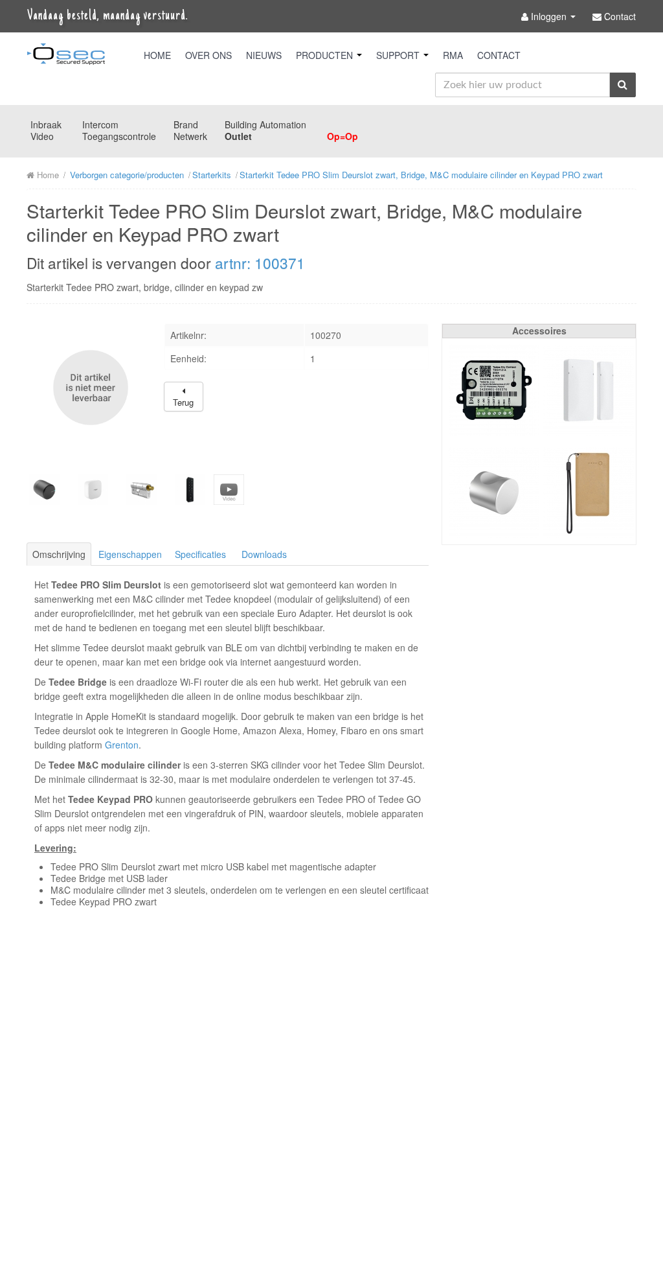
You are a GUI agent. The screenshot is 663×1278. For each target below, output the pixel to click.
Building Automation (265, 124)
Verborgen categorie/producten (127, 174)
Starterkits (211, 174)
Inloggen (548, 16)
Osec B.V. (66, 56)
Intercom (100, 124)
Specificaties (200, 554)
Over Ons (208, 55)
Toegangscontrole (119, 136)
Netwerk (190, 136)
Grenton (122, 744)
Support (399, 55)
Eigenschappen (130, 554)
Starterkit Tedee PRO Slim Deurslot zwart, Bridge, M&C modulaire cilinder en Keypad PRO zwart (421, 174)
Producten (325, 55)
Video (42, 136)
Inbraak (46, 124)
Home (157, 55)
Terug (183, 402)
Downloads (264, 554)
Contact (499, 55)
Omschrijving (58, 554)
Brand (186, 124)
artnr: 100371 (260, 262)
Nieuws (264, 55)
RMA (453, 55)
